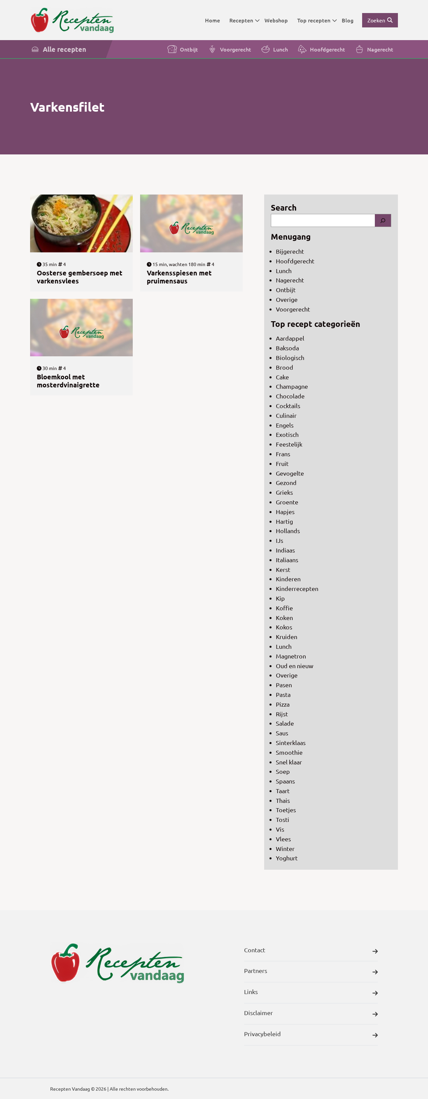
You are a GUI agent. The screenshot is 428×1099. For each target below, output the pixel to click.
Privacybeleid (262, 1033)
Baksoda (287, 347)
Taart (283, 790)
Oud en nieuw (294, 665)
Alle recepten (64, 49)
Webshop (276, 20)
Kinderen (288, 578)
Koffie (284, 607)
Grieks (284, 492)
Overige (287, 299)
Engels (285, 425)
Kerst (283, 569)
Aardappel (290, 338)
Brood (284, 367)
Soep (283, 771)
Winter (285, 848)
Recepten (241, 20)
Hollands (288, 530)
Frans (283, 453)
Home (212, 20)
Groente (287, 501)
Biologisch (290, 357)
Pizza (283, 704)
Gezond (286, 482)
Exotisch (287, 434)
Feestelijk (289, 444)
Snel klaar (289, 761)
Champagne (292, 386)
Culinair (286, 415)
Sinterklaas (291, 742)
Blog (347, 20)
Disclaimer (258, 1012)
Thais (283, 800)
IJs (279, 540)
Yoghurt (287, 857)
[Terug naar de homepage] (72, 20)
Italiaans (287, 559)
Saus (282, 732)
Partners (255, 970)
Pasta (283, 694)
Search (284, 207)
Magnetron (291, 655)
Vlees (283, 838)
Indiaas (285, 550)
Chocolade (290, 395)
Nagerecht (380, 49)
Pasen (284, 684)
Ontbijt (189, 49)
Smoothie (289, 752)
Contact (254, 949)
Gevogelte (290, 473)
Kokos (284, 626)
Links (251, 991)
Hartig (284, 521)
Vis (280, 829)
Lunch (280, 49)
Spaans (285, 780)
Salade (285, 723)
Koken (284, 617)
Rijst (282, 713)
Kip (280, 598)
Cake (282, 376)
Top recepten (313, 20)
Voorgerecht (235, 49)
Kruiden (286, 636)
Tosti (282, 819)
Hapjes (285, 511)
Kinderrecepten (297, 588)
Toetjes (286, 809)
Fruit (282, 463)
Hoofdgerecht (327, 49)
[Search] (383, 220)
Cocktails (288, 405)
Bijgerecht (290, 251)
